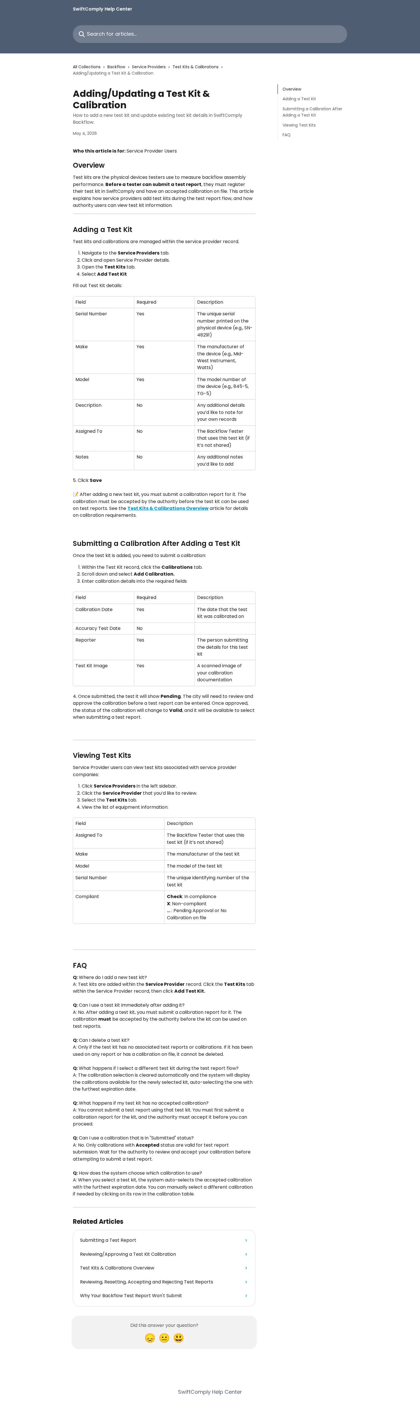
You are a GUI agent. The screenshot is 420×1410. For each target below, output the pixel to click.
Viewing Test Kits (299, 125)
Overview (292, 89)
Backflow (116, 67)
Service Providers (149, 67)
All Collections (87, 67)
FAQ (287, 135)
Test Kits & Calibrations (196, 67)
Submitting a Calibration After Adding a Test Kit (312, 112)
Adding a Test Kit (299, 99)
